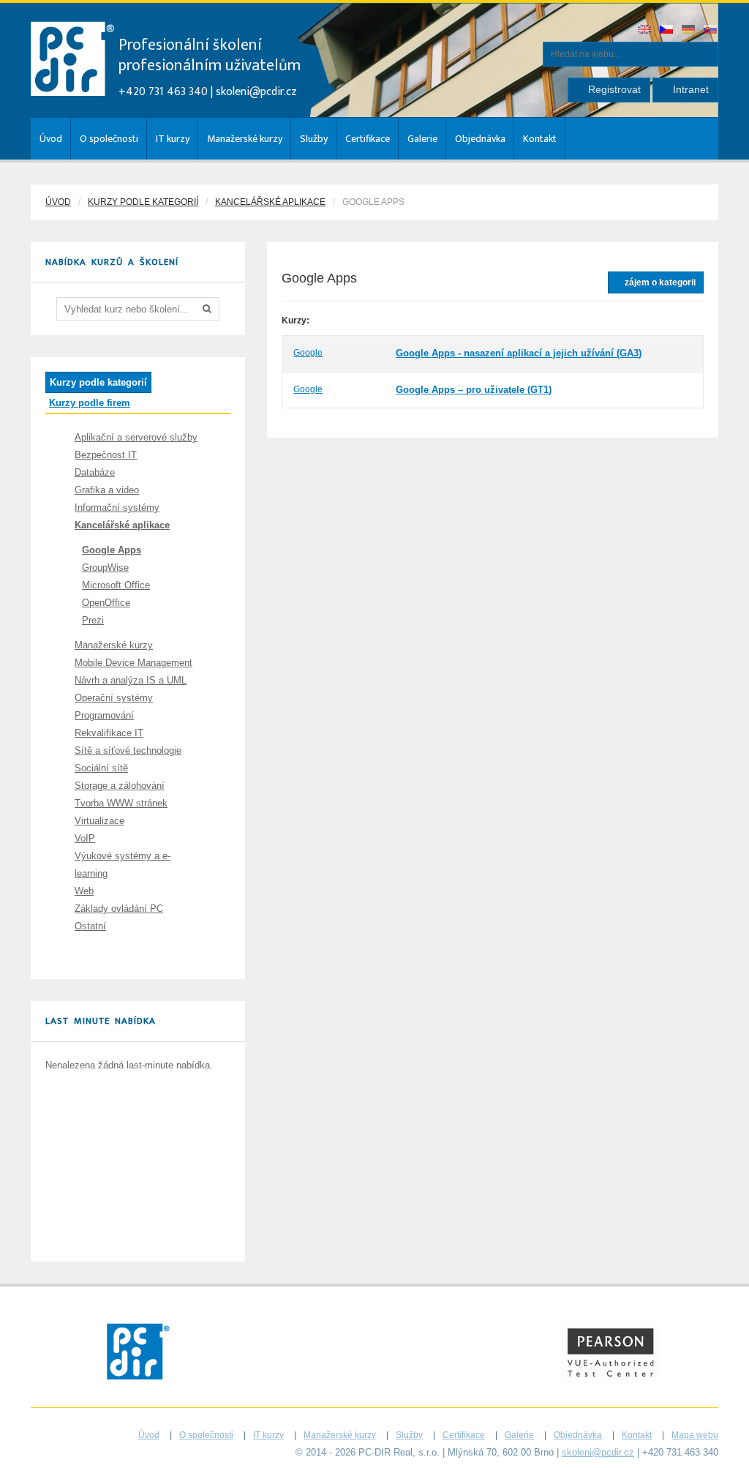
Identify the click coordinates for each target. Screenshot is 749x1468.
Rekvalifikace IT (109, 732)
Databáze (95, 472)
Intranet (689, 89)
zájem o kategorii (659, 282)
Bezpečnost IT (106, 454)
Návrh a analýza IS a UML (131, 680)
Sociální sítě (101, 768)
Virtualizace (99, 820)
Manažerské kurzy (244, 138)
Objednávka (480, 138)
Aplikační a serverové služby (136, 437)
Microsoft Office (116, 585)
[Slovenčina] (711, 30)
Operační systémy (114, 697)
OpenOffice (106, 602)
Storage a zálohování (120, 785)
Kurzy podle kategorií (143, 202)
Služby (314, 138)
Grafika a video (107, 489)
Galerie (422, 138)
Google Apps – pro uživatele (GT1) (474, 389)
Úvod (50, 138)
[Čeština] (667, 30)
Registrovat (613, 89)
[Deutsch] (689, 30)
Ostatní (90, 926)
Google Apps (111, 549)
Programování (104, 715)
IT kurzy (172, 138)
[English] (645, 30)
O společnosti (109, 138)
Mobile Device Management (133, 662)
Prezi (93, 620)
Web (84, 890)
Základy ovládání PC (119, 908)
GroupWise (105, 567)
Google (308, 353)
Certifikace (367, 138)
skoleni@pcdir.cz (256, 92)
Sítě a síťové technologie (128, 750)
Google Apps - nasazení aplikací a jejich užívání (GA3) (518, 353)
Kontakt (540, 138)
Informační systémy (117, 507)
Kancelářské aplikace (270, 202)
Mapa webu (694, 1435)
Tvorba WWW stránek (121, 803)
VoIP (85, 838)
